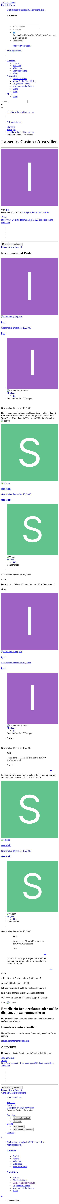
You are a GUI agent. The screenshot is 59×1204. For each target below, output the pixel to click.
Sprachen (11, 1115)
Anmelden (18, 41)
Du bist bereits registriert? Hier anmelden (26, 10)
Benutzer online (20, 71)
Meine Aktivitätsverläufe (24, 81)
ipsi (7, 210)
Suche (15, 89)
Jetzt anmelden (7, 1058)
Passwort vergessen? (22, 46)
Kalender (17, 65)
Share (4, 217)
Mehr (15, 73)
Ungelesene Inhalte (21, 83)
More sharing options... (11, 244)
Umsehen (11, 60)
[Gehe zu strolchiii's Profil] (29, 480)
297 (14, 396)
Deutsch (17, 1121)
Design (10, 1124)
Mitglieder (17, 68)
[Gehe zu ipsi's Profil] (29, 205)
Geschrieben (16, 328)
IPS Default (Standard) (23, 1130)
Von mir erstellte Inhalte (23, 86)
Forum (16, 63)
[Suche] (2, 107)
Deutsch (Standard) (22, 1118)
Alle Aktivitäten (20, 78)
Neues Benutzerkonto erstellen (15, 1041)
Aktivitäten (12, 76)
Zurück (16, 1156)
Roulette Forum (8, 5)
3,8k (15, 562)
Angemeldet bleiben (22, 35)
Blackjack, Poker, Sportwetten (35, 212)
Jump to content (8, 2)
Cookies (10, 1132)
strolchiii (6, 499)
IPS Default (18, 1127)
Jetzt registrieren (14, 50)
